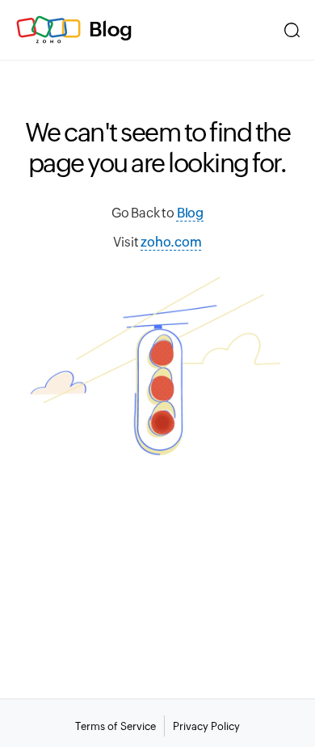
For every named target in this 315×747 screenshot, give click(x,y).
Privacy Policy (206, 726)
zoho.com (171, 242)
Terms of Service (115, 726)
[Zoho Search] (292, 30)
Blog (110, 29)
